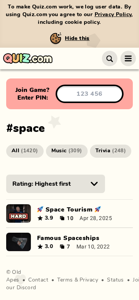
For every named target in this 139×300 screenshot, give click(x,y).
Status (115, 280)
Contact (38, 280)
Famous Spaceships (68, 238)
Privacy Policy (113, 14)
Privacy (89, 280)
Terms (65, 280)
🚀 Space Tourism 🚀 (69, 210)
